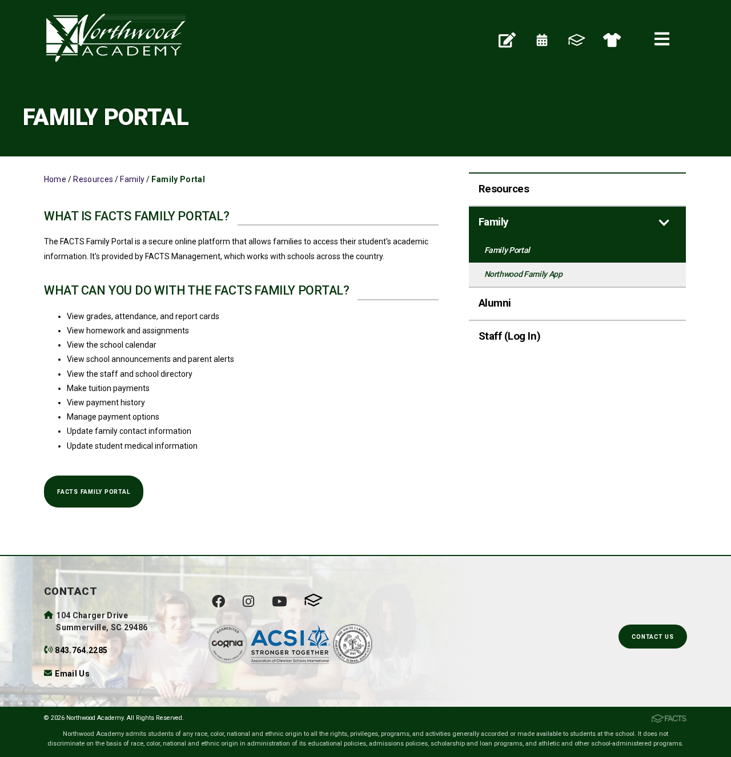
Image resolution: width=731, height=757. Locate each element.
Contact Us (653, 637)
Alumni (495, 303)
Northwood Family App (523, 274)
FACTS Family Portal (93, 492)
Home (55, 179)
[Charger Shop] (612, 39)
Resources (93, 179)
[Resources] (507, 39)
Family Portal (178, 179)
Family (132, 179)
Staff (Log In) (509, 336)
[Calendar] (542, 39)
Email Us (72, 673)
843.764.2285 (81, 650)
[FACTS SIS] (576, 39)
